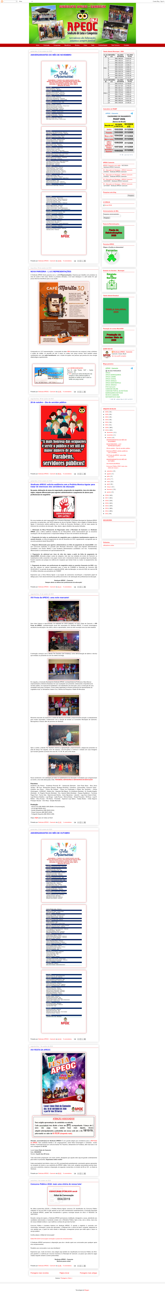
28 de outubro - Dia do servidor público (48, 402)
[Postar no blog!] (80, 261)
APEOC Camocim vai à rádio (112, 165)
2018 (107, 495)
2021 (107, 425)
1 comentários (67, 822)
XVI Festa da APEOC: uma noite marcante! (50, 597)
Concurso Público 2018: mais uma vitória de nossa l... (116, 467)
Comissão (46, 45)
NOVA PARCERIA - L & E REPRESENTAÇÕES (51, 271)
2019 (107, 430)
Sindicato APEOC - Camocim (47, 261)
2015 (107, 503)
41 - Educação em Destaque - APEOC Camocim (117, 175)
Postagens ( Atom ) (66, 1278)
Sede (92, 45)
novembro (110, 435)
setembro (110, 471)
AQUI (36, 818)
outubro (109, 437)
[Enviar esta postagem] (74, 261)
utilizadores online (108, 545)
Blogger (86, 1290)
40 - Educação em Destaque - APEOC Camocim (117, 179)
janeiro (109, 492)
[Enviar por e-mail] (78, 261)
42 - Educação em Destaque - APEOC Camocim (117, 170)
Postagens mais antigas (88, 1273)
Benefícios (68, 45)
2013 (107, 508)
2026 (107, 412)
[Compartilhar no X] (83, 261)
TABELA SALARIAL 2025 (116, 310)
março (109, 487)
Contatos (126, 45)
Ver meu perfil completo (119, 356)
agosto (109, 474)
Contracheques (102, 45)
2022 (107, 422)
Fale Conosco (116, 45)
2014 (107, 505)
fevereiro (110, 489)
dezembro (110, 432)
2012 (107, 511)
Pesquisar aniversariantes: (111, 214)
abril (108, 484)
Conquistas (57, 45)
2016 (107, 500)
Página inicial (64, 1273)
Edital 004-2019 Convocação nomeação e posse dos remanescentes (51, 1238)
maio (108, 481)
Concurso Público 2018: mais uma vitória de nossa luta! (56, 1184)
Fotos (85, 45)
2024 (107, 417)
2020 (107, 427)
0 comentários (67, 261)
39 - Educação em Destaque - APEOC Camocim (117, 184)
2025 (107, 414)
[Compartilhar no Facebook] (85, 261)
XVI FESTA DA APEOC (40, 1050)
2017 (107, 498)
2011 (106, 513)
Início (37, 45)
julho (108, 476)
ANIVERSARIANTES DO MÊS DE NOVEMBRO (51, 55)
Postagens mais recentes (40, 1273)
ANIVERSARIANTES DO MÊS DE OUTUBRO (50, 833)
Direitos (77, 45)
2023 (107, 419)
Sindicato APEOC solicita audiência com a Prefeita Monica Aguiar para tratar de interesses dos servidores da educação (63, 485)
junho (109, 479)
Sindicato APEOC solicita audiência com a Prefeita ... (117, 451)
